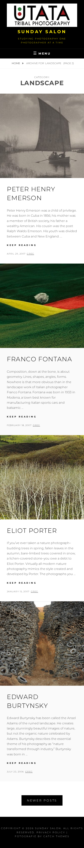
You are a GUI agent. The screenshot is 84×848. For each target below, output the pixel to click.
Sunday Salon (42, 31)
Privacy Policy (51, 832)
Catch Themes (56, 836)
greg (30, 253)
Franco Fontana (39, 359)
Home (16, 63)
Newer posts (42, 800)
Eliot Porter (32, 530)
